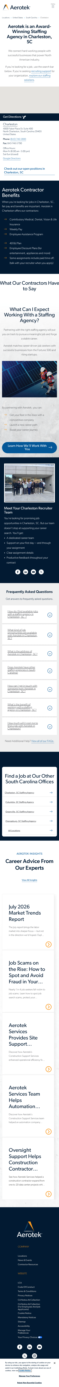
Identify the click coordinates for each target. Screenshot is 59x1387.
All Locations (14, 831)
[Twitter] (24, 1355)
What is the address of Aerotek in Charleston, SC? (22, 653)
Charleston (10, 124)
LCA (20, 1283)
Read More (39, 944)
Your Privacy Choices (27, 1337)
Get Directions (12, 117)
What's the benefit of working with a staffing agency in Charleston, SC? (22, 707)
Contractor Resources (28, 1264)
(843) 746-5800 (18, 139)
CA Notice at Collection (29, 1300)
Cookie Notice (24, 1313)
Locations (22, 1256)
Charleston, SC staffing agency (19, 793)
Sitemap (22, 1322)
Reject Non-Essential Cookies (29, 1383)
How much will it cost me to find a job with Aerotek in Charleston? (23, 726)
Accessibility (24, 1326)
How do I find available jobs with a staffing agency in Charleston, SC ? (23, 614)
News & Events (25, 1260)
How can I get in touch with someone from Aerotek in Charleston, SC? (22, 689)
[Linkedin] (29, 1346)
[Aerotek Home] (29, 1229)
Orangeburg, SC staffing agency (20, 821)
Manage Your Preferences (24, 1331)
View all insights (29, 880)
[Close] (55, 1363)
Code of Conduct (26, 1287)
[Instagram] (34, 1355)
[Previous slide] (4, 296)
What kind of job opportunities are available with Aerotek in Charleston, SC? (23, 634)
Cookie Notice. (25, 1371)
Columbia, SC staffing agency (19, 802)
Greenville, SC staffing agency (19, 812)
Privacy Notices (25, 1296)
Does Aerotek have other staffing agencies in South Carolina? (21, 670)
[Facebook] (19, 1346)
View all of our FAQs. (42, 741)
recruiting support (41, 71)
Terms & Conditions (27, 1291)
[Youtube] (39, 1346)
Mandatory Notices (27, 1317)
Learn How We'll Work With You (27, 447)
